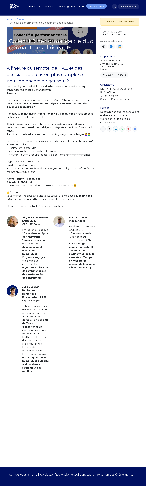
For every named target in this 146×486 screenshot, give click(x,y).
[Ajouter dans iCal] (103, 46)
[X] (109, 129)
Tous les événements (19, 19)
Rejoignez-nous (96, 6)
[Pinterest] (128, 129)
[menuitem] (34, 6)
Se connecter (128, 6)
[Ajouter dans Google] (119, 46)
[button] (114, 6)
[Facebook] (103, 129)
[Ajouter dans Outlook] (111, 46)
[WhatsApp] (122, 129)
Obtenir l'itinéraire (115, 74)
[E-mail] (134, 129)
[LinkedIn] (115, 129)
